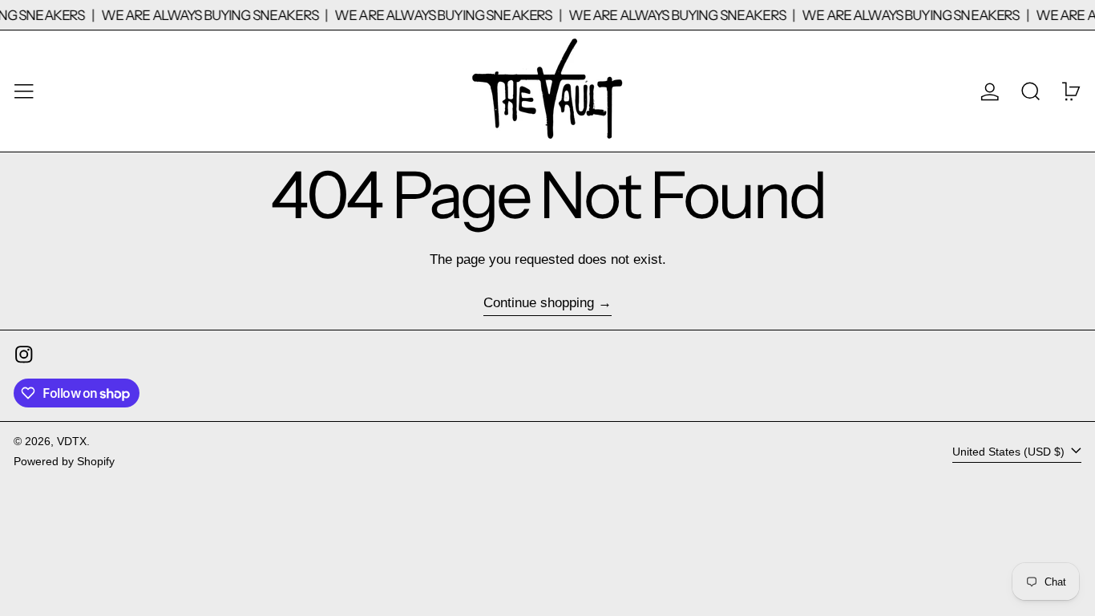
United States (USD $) (1010, 452)
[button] (1030, 91)
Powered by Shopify (64, 462)
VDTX (72, 442)
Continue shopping (538, 302)
